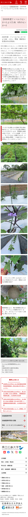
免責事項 (15, 495)
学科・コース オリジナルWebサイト (12, 426)
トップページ (4, 6)
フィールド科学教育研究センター (11, 364)
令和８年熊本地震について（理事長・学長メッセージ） (14, 410)
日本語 (20, 499)
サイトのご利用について (5, 495)
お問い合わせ (10, 497)
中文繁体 (12, 499)
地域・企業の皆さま (7, 486)
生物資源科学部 (14, 6)
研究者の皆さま (6, 488)
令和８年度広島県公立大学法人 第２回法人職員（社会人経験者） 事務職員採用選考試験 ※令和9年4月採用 (14, 393)
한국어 (16, 499)
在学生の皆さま (6, 480)
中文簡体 (7, 499)
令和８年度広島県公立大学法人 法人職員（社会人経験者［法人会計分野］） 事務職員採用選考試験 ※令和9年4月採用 (14, 402)
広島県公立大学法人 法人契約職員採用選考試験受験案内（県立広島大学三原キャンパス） (14, 386)
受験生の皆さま (6, 477)
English (2, 499)
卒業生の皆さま (6, 483)
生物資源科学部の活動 (9, 420)
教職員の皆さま (6, 491)
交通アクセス (3, 497)
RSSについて (21, 495)
